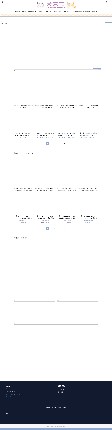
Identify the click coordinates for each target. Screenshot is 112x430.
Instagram (9, 398)
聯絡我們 (94, 11)
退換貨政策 (61, 389)
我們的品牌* (48, 11)
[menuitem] (47, 143)
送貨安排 (60, 391)
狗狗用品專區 (67, 11)
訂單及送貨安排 (78, 11)
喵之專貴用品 (57, 11)
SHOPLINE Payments (59, 426)
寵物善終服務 (86, 11)
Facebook (8, 396)
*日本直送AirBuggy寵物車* (35, 11)
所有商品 (17, 11)
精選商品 (24, 11)
